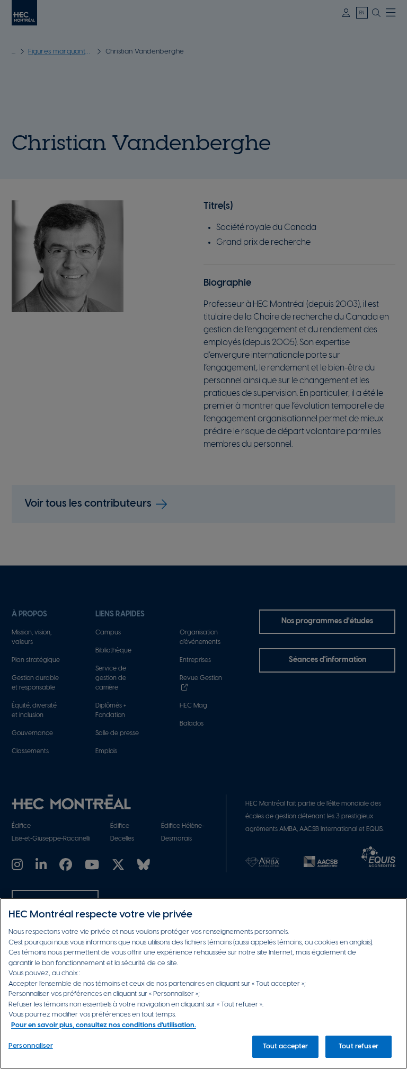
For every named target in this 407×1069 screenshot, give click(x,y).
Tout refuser (358, 1046)
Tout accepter (285, 1046)
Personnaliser (30, 1046)
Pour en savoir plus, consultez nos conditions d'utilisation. (103, 1025)
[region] (203, 983)
